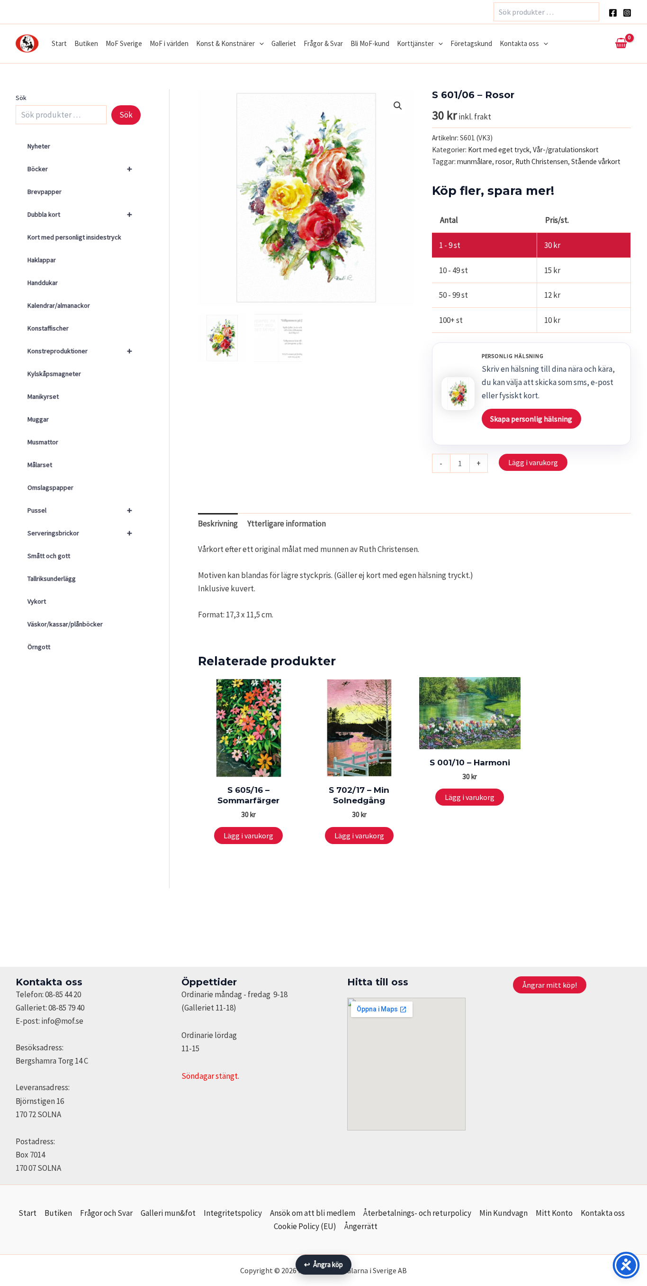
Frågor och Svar (106, 1213)
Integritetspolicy (233, 1213)
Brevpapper (44, 191)
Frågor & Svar (323, 43)
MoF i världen (169, 43)
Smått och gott (48, 555)
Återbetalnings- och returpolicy (417, 1213)
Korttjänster (415, 43)
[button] (259, 44)
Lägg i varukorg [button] (248, 835)
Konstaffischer (48, 328)
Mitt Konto (554, 1213)
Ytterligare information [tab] (286, 523)
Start (59, 43)
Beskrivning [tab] (218, 523)
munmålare (474, 161)
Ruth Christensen (541, 161)
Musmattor (42, 442)
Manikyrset (43, 396)
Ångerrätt (360, 1226)
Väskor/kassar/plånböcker (65, 624)
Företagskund (471, 43)
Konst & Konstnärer (225, 43)
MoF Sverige (124, 43)
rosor (503, 161)
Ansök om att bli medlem (312, 1213)
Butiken (86, 43)
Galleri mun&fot (168, 1213)
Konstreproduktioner (79, 351)
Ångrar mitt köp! (549, 985)
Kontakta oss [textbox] (49, 982)
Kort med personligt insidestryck (74, 237)
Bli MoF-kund (369, 43)
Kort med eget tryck (499, 149)
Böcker (79, 169)
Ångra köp (323, 1264)
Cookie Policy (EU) (305, 1226)
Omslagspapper (50, 487)
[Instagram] (627, 13)
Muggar (38, 419)
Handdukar (42, 282)
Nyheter (38, 146)
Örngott (38, 647)
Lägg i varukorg (533, 462)
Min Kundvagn (503, 1213)
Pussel (79, 510)
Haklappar (41, 260)
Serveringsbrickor (79, 533)
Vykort (36, 601)
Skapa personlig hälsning (531, 418)
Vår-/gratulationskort (566, 149)
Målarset (39, 464)
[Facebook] (613, 13)
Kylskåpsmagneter (54, 373)
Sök (21, 97)
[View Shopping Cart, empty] (621, 44)
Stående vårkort (595, 161)
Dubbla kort (79, 214)
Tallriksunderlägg (51, 578)
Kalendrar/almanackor (58, 305)
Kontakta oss (519, 43)
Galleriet (283, 43)
